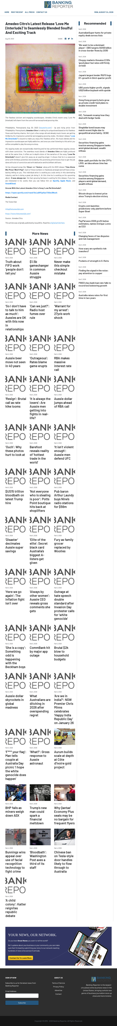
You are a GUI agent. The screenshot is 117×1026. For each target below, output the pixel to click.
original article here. (57, 223)
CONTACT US (41, 12)
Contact (58, 994)
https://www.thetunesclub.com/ (18, 214)
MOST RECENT (17, 12)
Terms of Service (58, 983)
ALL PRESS (30, 12)
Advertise (58, 990)
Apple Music (65, 181)
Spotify (56, 181)
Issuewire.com (45, 128)
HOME (7, 12)
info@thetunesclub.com (14, 209)
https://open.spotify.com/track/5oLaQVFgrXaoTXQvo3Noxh (31, 192)
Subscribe (22, 1003)
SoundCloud (10, 183)
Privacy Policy (58, 987)
